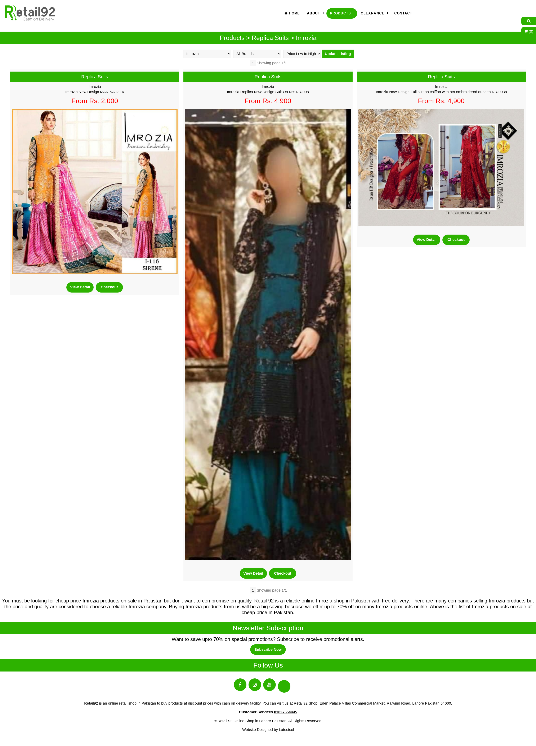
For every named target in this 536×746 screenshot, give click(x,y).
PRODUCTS (340, 13)
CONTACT (403, 13)
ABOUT (313, 13)
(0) (530, 31)
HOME (294, 13)
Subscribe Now (268, 649)
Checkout (109, 287)
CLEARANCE (372, 13)
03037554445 (285, 712)
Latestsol (286, 730)
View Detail (80, 287)
